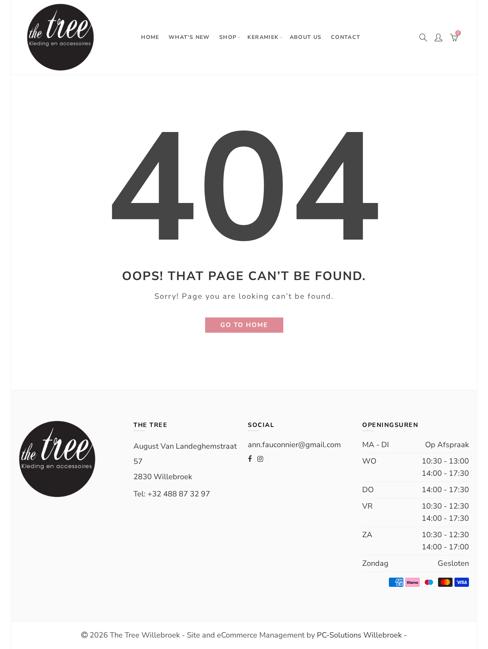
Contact (346, 37)
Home (150, 37)
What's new (189, 37)
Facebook (250, 459)
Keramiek (262, 37)
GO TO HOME (244, 324)
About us (306, 37)
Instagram (260, 459)
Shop (228, 37)
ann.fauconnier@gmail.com (294, 445)
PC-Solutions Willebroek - (361, 635)
